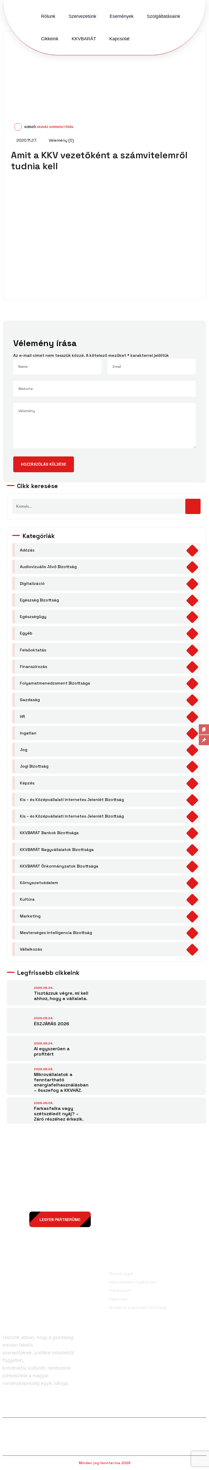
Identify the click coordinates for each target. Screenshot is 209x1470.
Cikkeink (49, 38)
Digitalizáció (32, 583)
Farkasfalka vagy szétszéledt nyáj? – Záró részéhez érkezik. (59, 1113)
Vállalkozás (31, 949)
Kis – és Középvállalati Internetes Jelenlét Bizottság (72, 799)
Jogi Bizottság (34, 766)
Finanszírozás (33, 666)
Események (122, 16)
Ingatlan (28, 733)
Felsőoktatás (33, 650)
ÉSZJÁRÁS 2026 (51, 1024)
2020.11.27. (26, 140)
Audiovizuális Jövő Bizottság (48, 566)
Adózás (27, 550)
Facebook (20, 1409)
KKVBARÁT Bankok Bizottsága (49, 832)
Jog (23, 749)
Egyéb (26, 633)
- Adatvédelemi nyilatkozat (132, 1282)
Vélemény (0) (61, 140)
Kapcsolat (119, 38)
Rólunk (48, 16)
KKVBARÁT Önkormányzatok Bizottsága (59, 866)
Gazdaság (30, 699)
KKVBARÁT (84, 38)
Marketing (30, 916)
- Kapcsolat (117, 1299)
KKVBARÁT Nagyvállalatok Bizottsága (57, 849)
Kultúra (27, 899)
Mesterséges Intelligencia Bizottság (56, 932)
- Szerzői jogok (120, 1273)
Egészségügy (33, 616)
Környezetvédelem (39, 882)
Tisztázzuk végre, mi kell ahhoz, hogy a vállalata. (61, 995)
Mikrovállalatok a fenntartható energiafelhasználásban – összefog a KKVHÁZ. (61, 1082)
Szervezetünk (82, 16)
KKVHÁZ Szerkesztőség (55, 127)
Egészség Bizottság (39, 600)
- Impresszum (119, 1290)
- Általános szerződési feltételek (137, 1307)
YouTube (195, 1409)
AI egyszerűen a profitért (52, 1051)
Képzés (27, 783)
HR (22, 716)
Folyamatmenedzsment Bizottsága (55, 683)
